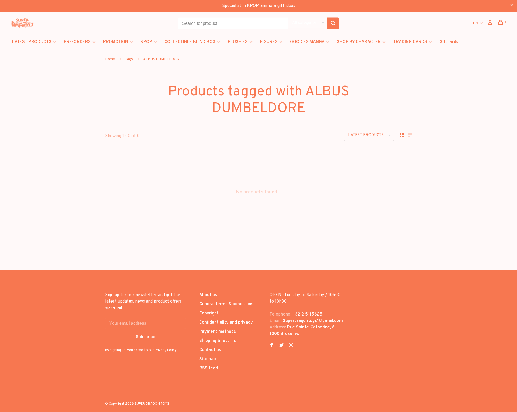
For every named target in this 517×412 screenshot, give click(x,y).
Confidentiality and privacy (226, 322)
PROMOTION (115, 42)
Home (110, 59)
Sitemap (207, 359)
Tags (129, 59)
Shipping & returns (217, 341)
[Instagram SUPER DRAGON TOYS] (291, 345)
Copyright (209, 313)
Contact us (210, 350)
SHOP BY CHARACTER (359, 42)
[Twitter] (281, 345)
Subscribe (145, 337)
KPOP (146, 42)
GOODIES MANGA (307, 42)
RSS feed (208, 368)
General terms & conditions (226, 304)
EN (475, 23)
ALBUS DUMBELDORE (162, 59)
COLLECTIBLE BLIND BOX (190, 42)
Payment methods (217, 331)
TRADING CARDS (410, 42)
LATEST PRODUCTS (31, 42)
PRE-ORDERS (77, 42)
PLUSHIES (238, 42)
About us (208, 295)
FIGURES (269, 42)
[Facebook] (272, 345)
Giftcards (448, 42)
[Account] (491, 23)
